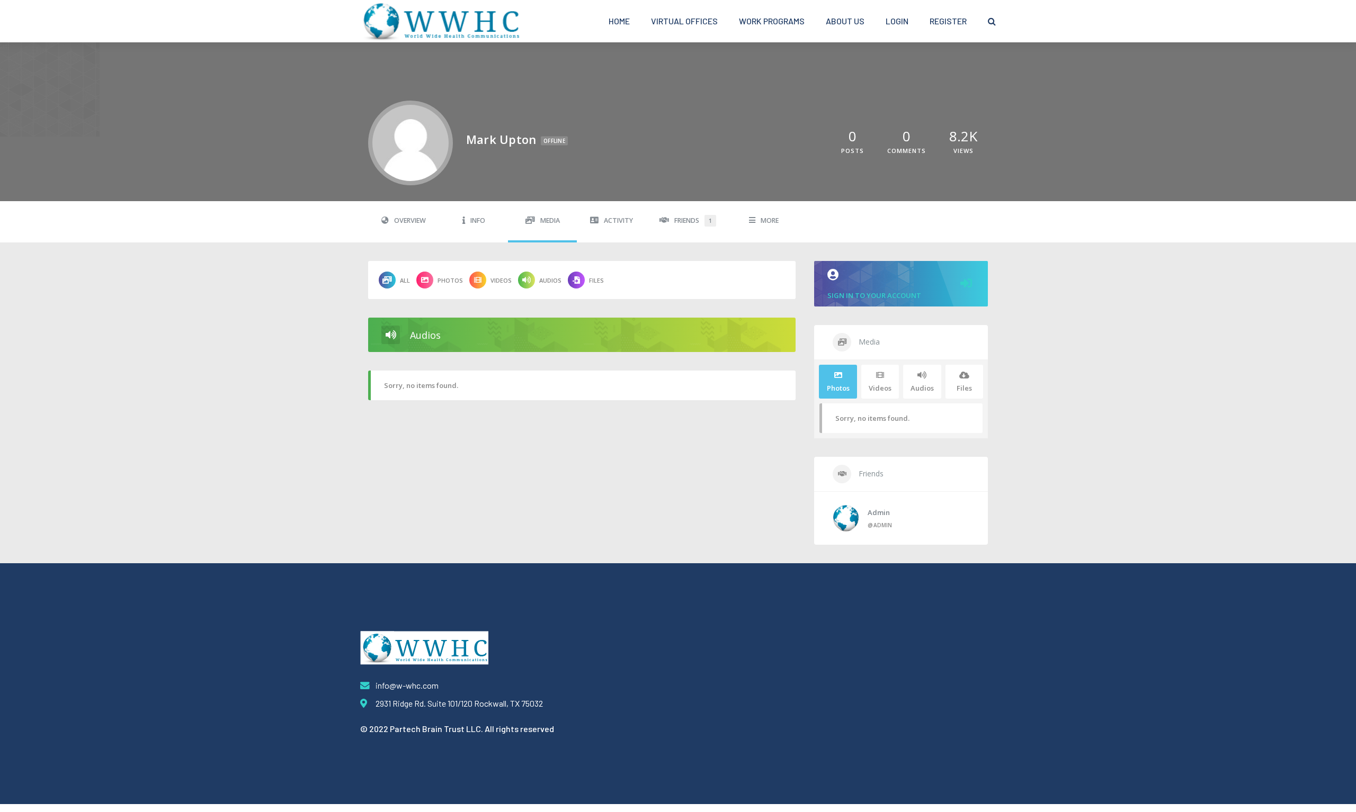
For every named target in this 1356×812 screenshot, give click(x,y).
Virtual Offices (684, 21)
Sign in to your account (874, 295)
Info (477, 220)
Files (596, 280)
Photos (450, 280)
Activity (618, 220)
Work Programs (772, 21)
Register (948, 21)
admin (879, 512)
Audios (550, 280)
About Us (845, 21)
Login (897, 21)
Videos (501, 280)
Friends (693, 220)
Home (619, 21)
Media (550, 220)
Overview (410, 220)
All (405, 280)
